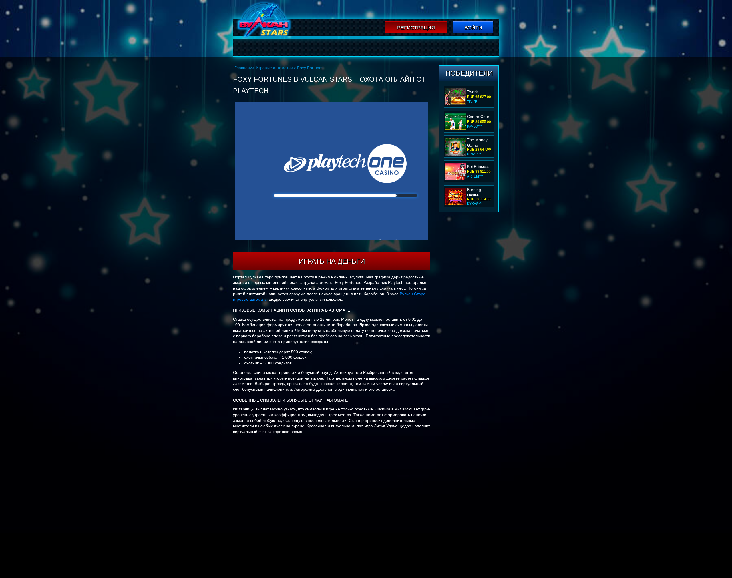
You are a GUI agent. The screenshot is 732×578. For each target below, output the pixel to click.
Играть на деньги (332, 261)
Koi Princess (478, 166)
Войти (473, 28)
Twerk (472, 91)
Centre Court (478, 116)
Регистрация (416, 28)
